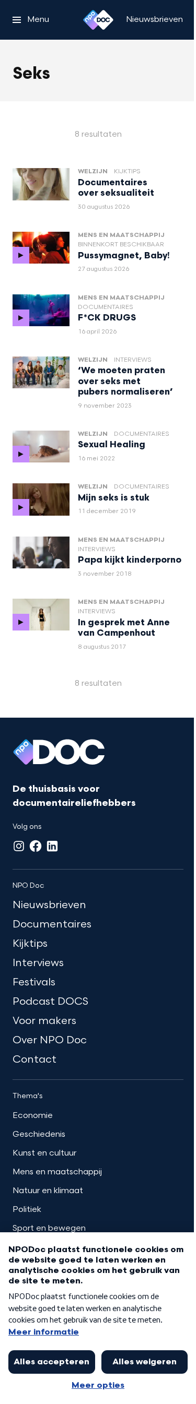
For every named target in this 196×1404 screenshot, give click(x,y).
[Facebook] (35, 846)
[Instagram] (19, 846)
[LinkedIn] (52, 846)
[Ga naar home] (98, 19)
